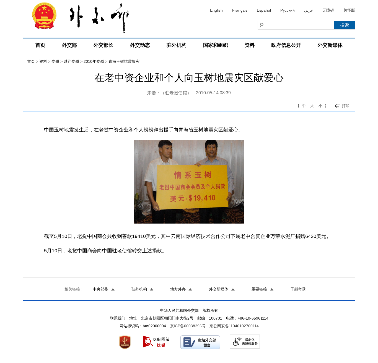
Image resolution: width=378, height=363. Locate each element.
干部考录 (298, 289)
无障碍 (328, 10)
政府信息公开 (286, 45)
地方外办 (178, 289)
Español (264, 10)
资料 (250, 45)
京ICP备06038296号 (188, 326)
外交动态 (140, 45)
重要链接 (259, 289)
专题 (55, 61)
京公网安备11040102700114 (234, 326)
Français (239, 10)
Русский (287, 10)
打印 (345, 105)
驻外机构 (177, 45)
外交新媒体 (330, 45)
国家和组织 (215, 45)
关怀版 (349, 10)
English (216, 10)
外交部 (69, 45)
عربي (308, 10)
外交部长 (103, 45)
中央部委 (100, 289)
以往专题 (71, 61)
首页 (40, 45)
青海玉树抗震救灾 (123, 61)
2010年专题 (94, 61)
